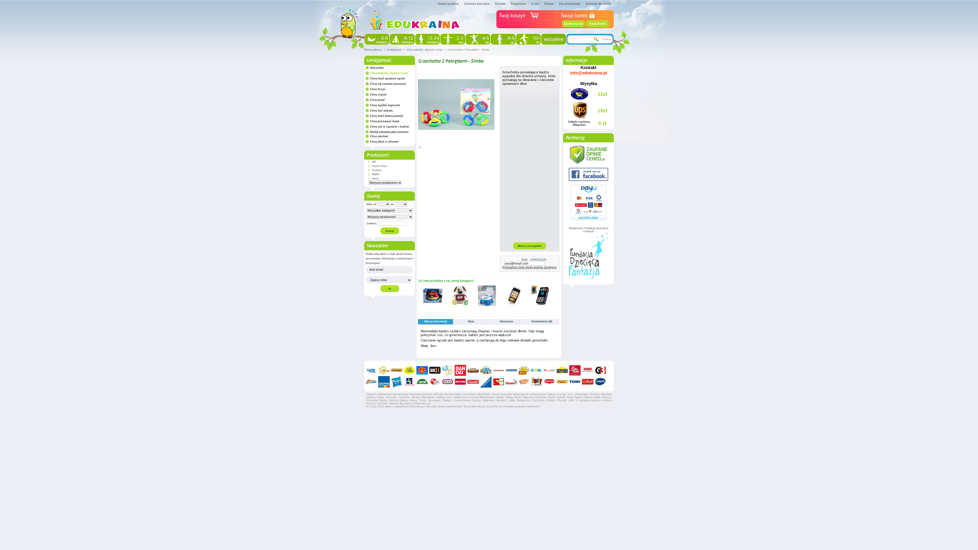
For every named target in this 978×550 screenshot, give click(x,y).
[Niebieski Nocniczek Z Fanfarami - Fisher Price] (487, 304)
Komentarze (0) (542, 321)
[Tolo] (562, 382)
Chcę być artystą (381, 110)
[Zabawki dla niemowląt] (377, 39)
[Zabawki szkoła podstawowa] (503, 39)
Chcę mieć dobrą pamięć (386, 115)
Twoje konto (597, 23)
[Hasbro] (396, 382)
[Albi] (409, 370)
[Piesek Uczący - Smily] (460, 304)
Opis (471, 321)
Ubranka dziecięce (477, 4)
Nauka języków (448, 4)
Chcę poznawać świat (384, 121)
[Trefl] (587, 382)
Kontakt (500, 4)
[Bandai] (460, 370)
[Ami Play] (435, 370)
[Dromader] (562, 370)
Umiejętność (394, 49)
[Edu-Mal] (575, 370)
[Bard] (473, 370)
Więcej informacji (435, 321)
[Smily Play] (524, 382)
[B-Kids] (447, 370)
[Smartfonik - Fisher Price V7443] (514, 304)
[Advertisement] (529, 163)
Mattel (375, 174)
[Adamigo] (396, 370)
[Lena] (422, 382)
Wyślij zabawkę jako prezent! (389, 131)
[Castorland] (498, 370)
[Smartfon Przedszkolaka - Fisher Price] (541, 304)
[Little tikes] (447, 382)
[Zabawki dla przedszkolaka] (478, 39)
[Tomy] (575, 382)
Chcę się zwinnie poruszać (388, 83)
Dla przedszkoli (569, 4)
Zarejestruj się (573, 23)
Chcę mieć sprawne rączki (387, 78)
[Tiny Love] (549, 382)
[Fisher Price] (587, 370)
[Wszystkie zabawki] (553, 39)
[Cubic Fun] (549, 370)
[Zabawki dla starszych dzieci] (528, 39)
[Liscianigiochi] (435, 382)
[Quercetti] (473, 382)
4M (374, 161)
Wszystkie (377, 67)
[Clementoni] (511, 370)
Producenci (377, 155)
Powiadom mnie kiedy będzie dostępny (529, 267)
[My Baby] (460, 382)
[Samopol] (498, 382)
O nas (535, 4)
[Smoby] (536, 382)
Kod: (525, 260)
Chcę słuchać (379, 136)
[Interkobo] (409, 382)
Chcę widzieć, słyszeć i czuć (425, 49)
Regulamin (518, 4)
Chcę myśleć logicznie (385, 105)
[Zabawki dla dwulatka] (452, 39)
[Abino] (384, 370)
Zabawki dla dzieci (598, 4)
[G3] (600, 370)
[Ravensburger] (486, 382)
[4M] (371, 370)
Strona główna (373, 49)
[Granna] (384, 382)
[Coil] (536, 370)
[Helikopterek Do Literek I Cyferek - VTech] (433, 304)
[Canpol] (486, 370)
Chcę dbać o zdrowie (384, 141)
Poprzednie (419, 295)
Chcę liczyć (377, 89)
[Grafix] (371, 382)
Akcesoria (506, 321)
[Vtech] (600, 382)
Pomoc (549, 4)
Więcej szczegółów (529, 245)
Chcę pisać (377, 99)
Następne (558, 295)
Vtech (375, 178)
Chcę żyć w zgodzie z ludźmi (389, 126)
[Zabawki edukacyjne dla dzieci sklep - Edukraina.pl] (415, 34)
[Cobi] (524, 370)
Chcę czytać (378, 94)
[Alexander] (422, 370)
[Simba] (511, 382)
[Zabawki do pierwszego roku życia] (402, 39)
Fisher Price (379, 166)
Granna (376, 170)
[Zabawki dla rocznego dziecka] (427, 39)
